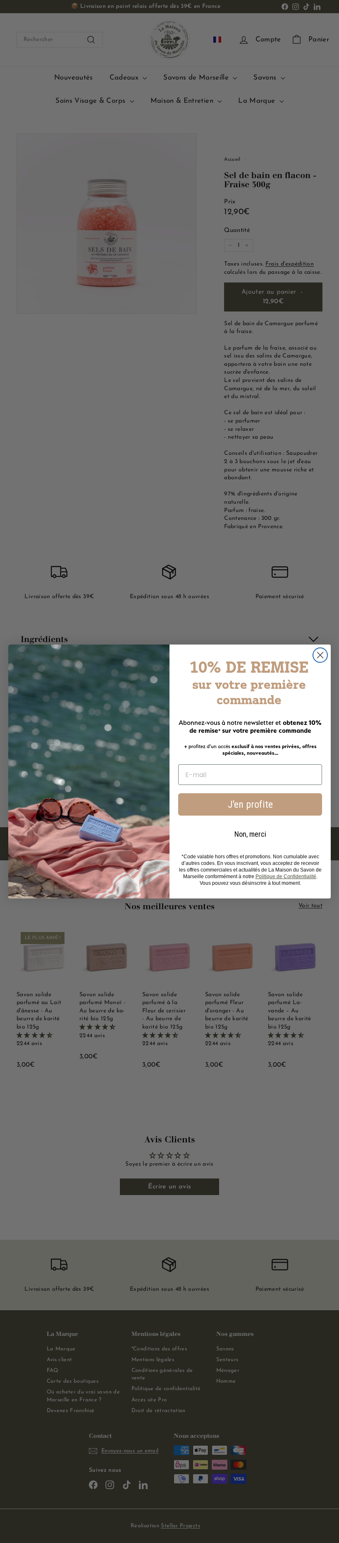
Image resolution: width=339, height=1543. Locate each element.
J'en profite (250, 804)
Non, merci (250, 834)
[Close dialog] (320, 655)
